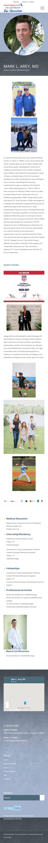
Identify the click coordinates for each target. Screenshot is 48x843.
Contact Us (7, 779)
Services (6, 768)
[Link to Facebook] (42, 840)
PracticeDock (9, 819)
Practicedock (8, 837)
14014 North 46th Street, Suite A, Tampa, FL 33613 (24, 733)
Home (6, 760)
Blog (5, 775)
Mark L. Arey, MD (10, 764)
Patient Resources (10, 771)
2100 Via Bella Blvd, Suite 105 (15, 740)
